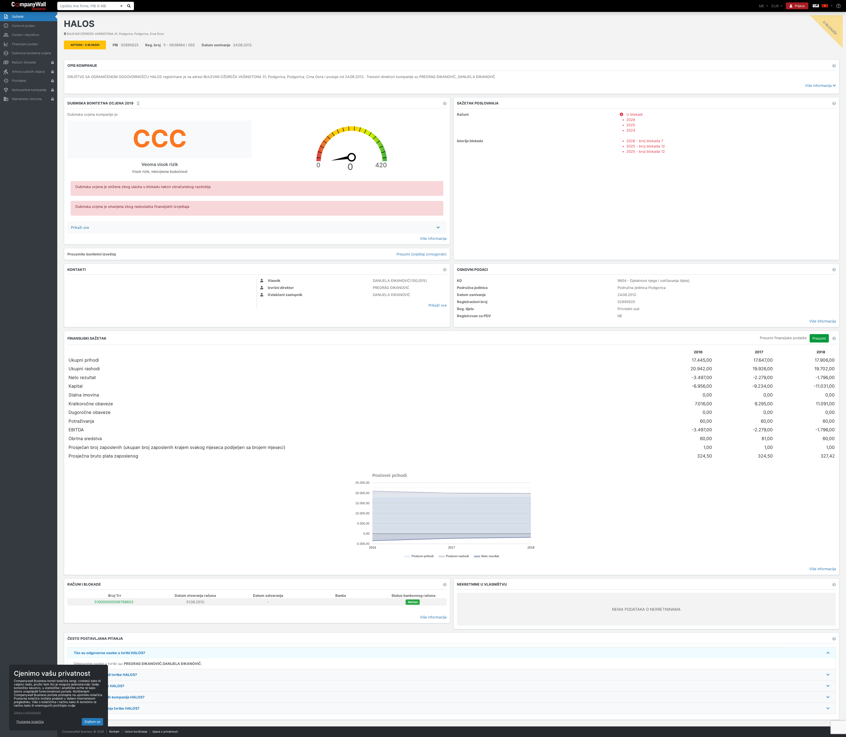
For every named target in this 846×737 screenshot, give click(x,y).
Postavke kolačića (30, 722)
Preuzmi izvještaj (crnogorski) (422, 254)
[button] (822, 5)
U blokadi (634, 122)
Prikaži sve (438, 305)
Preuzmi (819, 338)
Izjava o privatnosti (165, 731)
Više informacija (819, 85)
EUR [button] (776, 6)
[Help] (838, 6)
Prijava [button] (799, 6)
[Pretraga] (129, 6)
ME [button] (762, 6)
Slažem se (92, 722)
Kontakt (114, 731)
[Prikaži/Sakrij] (121, 6)
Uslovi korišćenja (136, 731)
